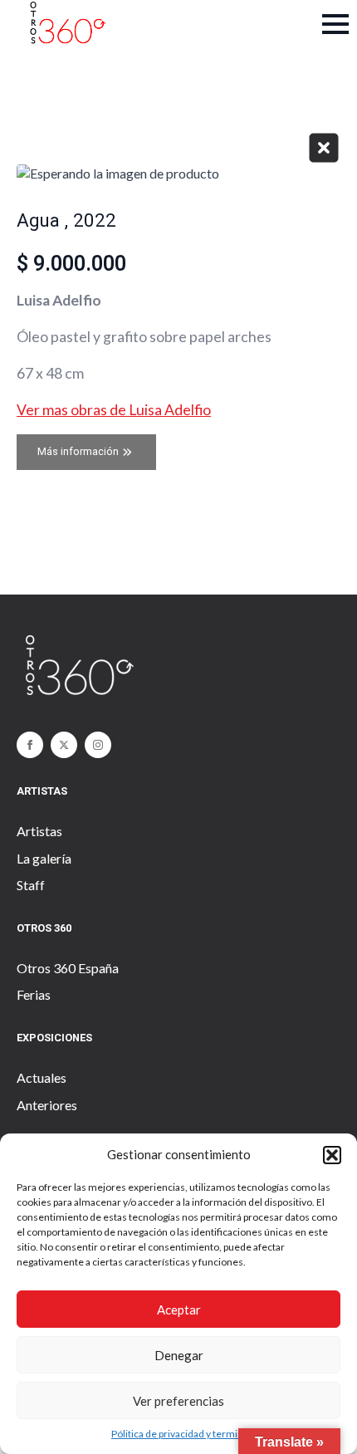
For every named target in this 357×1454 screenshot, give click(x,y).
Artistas (39, 831)
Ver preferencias (178, 1400)
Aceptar (179, 1309)
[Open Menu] (335, 24)
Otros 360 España (68, 968)
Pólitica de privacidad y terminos (182, 1433)
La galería (44, 858)
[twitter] (64, 745)
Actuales (41, 1077)
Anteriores (47, 1105)
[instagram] (98, 745)
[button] (332, 1155)
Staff (31, 885)
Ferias (34, 994)
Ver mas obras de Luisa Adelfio (114, 410)
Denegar (178, 1355)
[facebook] (30, 745)
